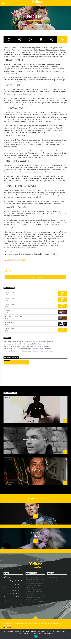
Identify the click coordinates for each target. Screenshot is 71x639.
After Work (8, 311)
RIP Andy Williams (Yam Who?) (36, 439)
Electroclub (8, 323)
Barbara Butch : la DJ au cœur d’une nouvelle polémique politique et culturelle (28, 349)
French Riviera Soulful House (14, 317)
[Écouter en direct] (5, 362)
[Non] (69, 634)
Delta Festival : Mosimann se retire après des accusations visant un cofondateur (28, 351)
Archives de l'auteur (35, 277)
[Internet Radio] (35, 627)
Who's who (21, 260)
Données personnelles (56, 583)
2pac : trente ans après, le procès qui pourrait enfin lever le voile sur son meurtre (29, 342)
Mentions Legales (54, 580)
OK (36, 636)
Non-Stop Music (9, 292)
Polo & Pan (11, 260)
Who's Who (35, 12)
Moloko (36, 536)
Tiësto (36, 511)
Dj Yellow (36, 470)
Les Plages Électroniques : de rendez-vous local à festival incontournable (26, 344)
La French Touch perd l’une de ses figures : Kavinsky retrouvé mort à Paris (26, 346)
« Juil (5, 601)
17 (21, 591)
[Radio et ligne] (27, 362)
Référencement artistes (56, 577)
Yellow (30, 24)
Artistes (7, 397)
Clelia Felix (36, 408)
